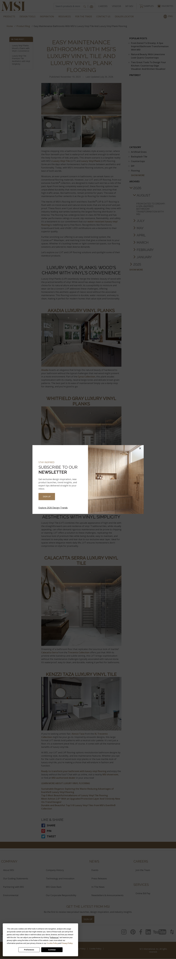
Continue (52, 950)
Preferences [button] (54, 937)
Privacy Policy (66, 943)
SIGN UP (47, 496)
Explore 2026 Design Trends (53, 507)
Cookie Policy (52, 943)
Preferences (29, 950)
